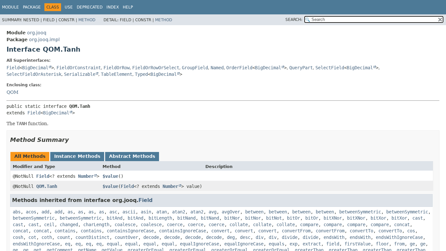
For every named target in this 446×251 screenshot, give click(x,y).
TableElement (116, 74)
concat (402, 224)
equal (113, 243)
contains (65, 230)
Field (13, 67)
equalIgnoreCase (199, 243)
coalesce (125, 224)
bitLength (160, 218)
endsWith (334, 237)
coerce (175, 224)
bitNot (274, 218)
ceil (49, 224)
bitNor (232, 218)
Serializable (79, 74)
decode (151, 237)
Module (10, 7)
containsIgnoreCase (130, 230)
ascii (128, 211)
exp (293, 243)
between (254, 211)
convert (220, 230)
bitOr (293, 218)
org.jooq (36, 32)
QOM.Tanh (46, 186)
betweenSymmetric (360, 211)
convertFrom (296, 230)
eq (67, 243)
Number (86, 176)
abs (17, 211)
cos (411, 230)
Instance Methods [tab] (77, 156)
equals (276, 243)
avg (212, 211)
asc (113, 211)
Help (128, 7)
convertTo (361, 230)
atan (161, 211)
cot (32, 237)
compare (309, 224)
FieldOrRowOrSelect (155, 67)
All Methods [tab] (29, 156)
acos (31, 211)
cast (417, 218)
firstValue (357, 243)
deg (231, 237)
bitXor (378, 218)
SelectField (329, 67)
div (259, 237)
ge (412, 243)
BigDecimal (35, 67)
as (70, 211)
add (45, 211)
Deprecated (90, 7)
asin (146, 211)
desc (245, 237)
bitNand (186, 218)
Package (32, 7)
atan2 (178, 211)
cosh (18, 237)
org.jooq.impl (44, 39)
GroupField (195, 67)
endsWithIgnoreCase (399, 237)
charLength (96, 224)
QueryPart (301, 67)
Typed (141, 74)
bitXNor (333, 218)
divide (289, 237)
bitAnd (114, 218)
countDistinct (92, 237)
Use (69, 7)
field (332, 243)
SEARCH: (293, 19)
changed (69, 224)
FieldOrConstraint (78, 67)
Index (112, 7)
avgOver (231, 211)
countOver (126, 237)
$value (110, 176)
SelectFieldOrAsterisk (34, 74)
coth (46, 237)
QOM (12, 92)
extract (312, 243)
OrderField (239, 67)
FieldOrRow (117, 67)
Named (217, 67)
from (399, 243)
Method (86, 20)
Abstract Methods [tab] (132, 156)
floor (382, 243)
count (63, 237)
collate (239, 224)
